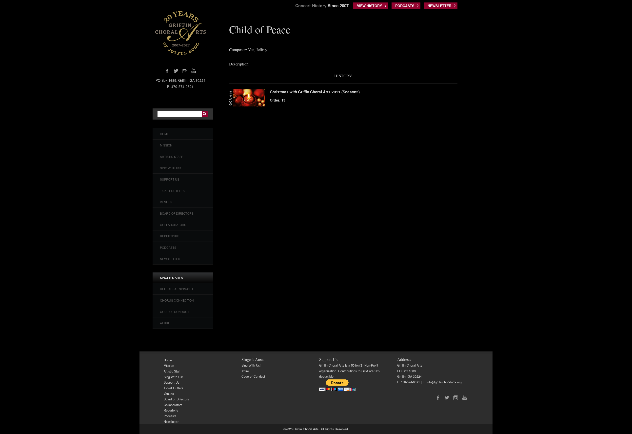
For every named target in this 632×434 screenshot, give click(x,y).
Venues (166, 202)
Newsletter (170, 259)
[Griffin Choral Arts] (180, 32)
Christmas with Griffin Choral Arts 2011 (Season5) (315, 92)
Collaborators (173, 225)
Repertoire (169, 236)
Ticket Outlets (172, 190)
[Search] (205, 114)
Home (164, 134)
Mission (166, 145)
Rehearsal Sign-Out (176, 289)
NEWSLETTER (439, 5)
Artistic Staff (171, 156)
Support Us (169, 179)
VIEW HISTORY (369, 5)
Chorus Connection (177, 300)
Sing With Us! (170, 168)
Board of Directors (177, 213)
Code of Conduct (174, 312)
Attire (165, 323)
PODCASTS (404, 5)
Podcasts (168, 247)
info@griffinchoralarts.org (444, 382)
